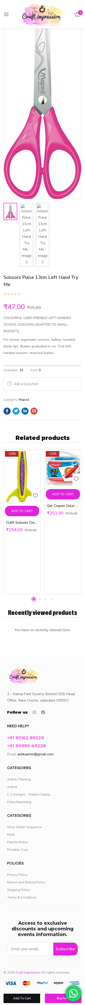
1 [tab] (34, 599)
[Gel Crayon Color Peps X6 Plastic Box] (63, 468)
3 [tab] (45, 599)
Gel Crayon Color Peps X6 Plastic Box (63, 505)
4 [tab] (51, 599)
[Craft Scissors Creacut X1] (22, 476)
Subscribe (65, 949)
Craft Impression (28, 972)
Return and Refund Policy (26, 882)
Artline (12, 787)
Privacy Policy (17, 875)
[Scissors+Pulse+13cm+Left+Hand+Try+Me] (16, 411)
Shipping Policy (18, 890)
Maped (24, 399)
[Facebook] (43, 712)
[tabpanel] (22, 522)
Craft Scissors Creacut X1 (22, 522)
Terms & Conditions (22, 897)
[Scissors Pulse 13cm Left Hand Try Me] (7, 411)
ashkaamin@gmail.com (35, 754)
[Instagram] (34, 712)
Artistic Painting (19, 779)
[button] (22, 511)
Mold (10, 834)
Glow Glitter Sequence (24, 827)
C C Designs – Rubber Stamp (28, 794)
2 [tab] (39, 599)
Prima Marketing (19, 802)
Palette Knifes (17, 842)
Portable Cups (17, 849)
